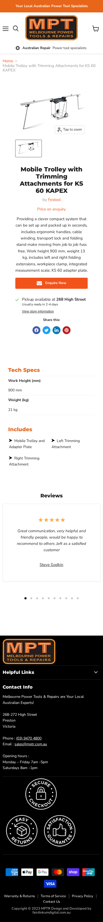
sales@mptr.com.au (31, 744)
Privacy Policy (82, 896)
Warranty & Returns (19, 896)
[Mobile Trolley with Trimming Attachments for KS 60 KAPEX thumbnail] (28, 148)
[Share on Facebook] (36, 330)
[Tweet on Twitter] (46, 330)
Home (8, 61)
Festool (54, 199)
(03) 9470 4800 (28, 738)
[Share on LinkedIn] (56, 330)
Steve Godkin (51, 564)
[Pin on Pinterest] (67, 330)
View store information (38, 311)
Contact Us (51, 901)
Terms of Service (53, 896)
